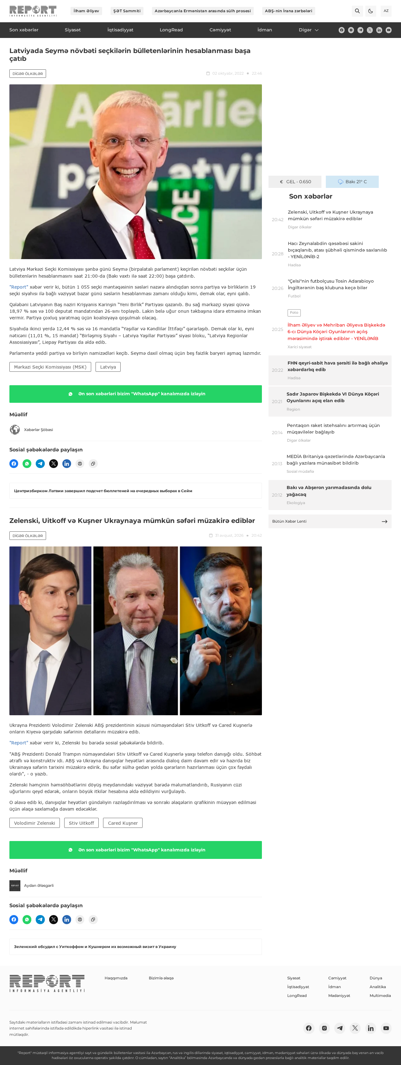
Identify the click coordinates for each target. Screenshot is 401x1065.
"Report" (18, 287)
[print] (80, 463)
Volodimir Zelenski (34, 823)
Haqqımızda (116, 978)
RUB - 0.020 (299, 181)
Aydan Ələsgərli (39, 885)
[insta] (351, 30)
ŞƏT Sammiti (126, 10)
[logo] (33, 11)
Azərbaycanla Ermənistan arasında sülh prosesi (203, 10)
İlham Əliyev (86, 10)
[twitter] (370, 30)
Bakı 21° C (356, 181)
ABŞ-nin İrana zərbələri (288, 10)
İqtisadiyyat (298, 986)
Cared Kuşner (123, 823)
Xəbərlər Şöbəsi (38, 429)
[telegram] (360, 30)
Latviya (108, 367)
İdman (334, 986)
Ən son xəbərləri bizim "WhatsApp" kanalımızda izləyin (142, 394)
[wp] (27, 463)
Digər (305, 30)
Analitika (378, 986)
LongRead (297, 995)
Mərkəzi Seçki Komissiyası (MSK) (50, 367)
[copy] (93, 463)
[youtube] (389, 30)
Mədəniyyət (339, 995)
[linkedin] (379, 30)
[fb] (342, 30)
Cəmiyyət (337, 978)
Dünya (376, 978)
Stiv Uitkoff (81, 823)
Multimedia (380, 995)
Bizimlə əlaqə (161, 978)
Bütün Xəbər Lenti (289, 521)
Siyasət (293, 978)
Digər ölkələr (28, 74)
